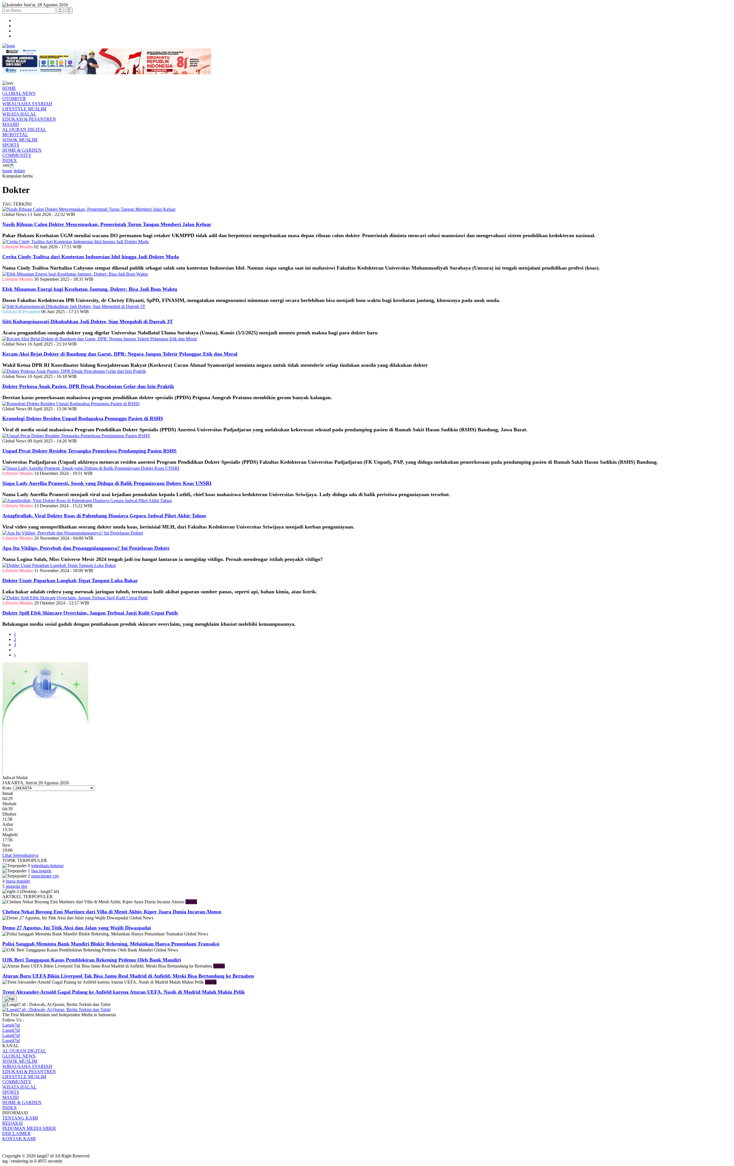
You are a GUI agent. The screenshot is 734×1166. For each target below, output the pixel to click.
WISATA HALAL (19, 114)
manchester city (45, 875)
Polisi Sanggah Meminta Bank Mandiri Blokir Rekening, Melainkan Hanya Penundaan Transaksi (110, 944)
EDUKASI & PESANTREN (29, 119)
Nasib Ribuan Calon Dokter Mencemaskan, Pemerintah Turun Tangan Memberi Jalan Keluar (106, 224)
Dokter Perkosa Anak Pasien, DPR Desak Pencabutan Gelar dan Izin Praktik (88, 386)
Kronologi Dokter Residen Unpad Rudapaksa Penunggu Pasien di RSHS (82, 418)
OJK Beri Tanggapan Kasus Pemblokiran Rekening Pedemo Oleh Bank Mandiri (91, 960)
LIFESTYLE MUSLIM (24, 108)
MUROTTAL (15, 134)
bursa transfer (18, 881)
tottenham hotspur (47, 865)
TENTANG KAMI (20, 1118)
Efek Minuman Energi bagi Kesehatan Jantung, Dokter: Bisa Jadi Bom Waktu (89, 289)
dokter (19, 170)
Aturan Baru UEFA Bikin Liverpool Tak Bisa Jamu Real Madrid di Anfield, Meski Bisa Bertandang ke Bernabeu (128, 976)
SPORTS (10, 145)
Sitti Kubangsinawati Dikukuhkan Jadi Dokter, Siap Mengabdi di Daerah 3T (87, 321)
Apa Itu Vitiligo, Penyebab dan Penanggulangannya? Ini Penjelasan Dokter (86, 548)
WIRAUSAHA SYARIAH (27, 103)
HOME (9, 88)
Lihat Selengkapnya (20, 855)
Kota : (7, 787)
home (7, 170)
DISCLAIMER (16, 1133)
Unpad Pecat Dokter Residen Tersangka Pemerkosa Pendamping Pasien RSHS (89, 451)
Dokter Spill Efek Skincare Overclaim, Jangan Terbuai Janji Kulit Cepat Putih (90, 613)
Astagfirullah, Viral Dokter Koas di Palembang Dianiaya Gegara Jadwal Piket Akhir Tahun (104, 515)
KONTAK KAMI (19, 1138)
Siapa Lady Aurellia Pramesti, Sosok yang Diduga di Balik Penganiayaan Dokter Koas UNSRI (107, 483)
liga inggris (41, 870)
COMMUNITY (17, 155)
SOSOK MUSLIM (19, 139)
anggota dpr (16, 886)
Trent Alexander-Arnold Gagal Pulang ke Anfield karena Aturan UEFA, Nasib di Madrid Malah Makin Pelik (123, 992)
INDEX (9, 160)
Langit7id (11, 1025)
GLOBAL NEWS (19, 93)
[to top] (9, 999)
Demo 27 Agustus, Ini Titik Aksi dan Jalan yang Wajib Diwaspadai (76, 928)
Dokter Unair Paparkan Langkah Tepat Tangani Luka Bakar (70, 580)
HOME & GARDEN (22, 150)
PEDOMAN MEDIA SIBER (29, 1128)
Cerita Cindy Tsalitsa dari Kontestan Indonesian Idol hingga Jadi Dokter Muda (90, 257)
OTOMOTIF (14, 98)
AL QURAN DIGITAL (24, 129)
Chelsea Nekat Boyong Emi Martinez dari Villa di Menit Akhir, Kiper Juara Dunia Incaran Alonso (111, 912)
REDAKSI (12, 1123)
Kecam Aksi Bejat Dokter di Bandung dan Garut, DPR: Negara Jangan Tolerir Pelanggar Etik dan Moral (119, 354)
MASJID (10, 124)
